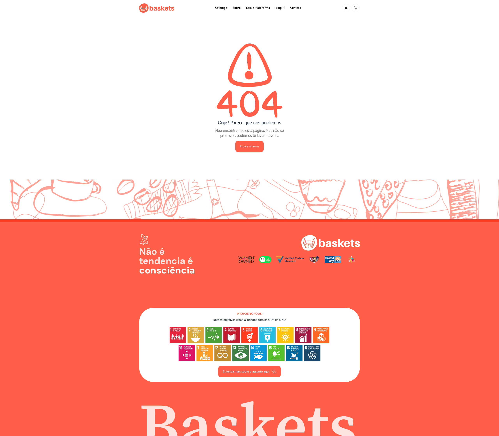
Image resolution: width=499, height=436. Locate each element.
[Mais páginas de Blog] (284, 8)
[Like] (346, 8)
